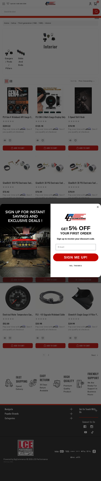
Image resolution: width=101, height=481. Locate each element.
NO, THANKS (76, 266)
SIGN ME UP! (76, 257)
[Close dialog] (98, 207)
